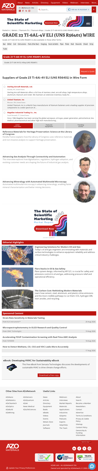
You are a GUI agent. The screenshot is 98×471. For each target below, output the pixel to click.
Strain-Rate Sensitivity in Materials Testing (24, 318)
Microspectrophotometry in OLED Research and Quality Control (35, 327)
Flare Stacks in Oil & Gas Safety (50, 268)
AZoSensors (28, 397)
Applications (64, 409)
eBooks (46, 412)
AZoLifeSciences (29, 409)
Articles (46, 400)
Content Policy (81, 427)
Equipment (47, 406)
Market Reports (65, 403)
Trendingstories (81, 125)
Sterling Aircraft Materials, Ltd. (20, 87)
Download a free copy (49, 375)
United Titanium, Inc (15, 100)
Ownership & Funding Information (81, 432)
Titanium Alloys (37, 30)
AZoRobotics (11, 400)
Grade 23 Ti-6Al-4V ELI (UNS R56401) (59, 30)
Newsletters (80, 406)
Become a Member (83, 403)
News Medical (28, 406)
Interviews (63, 400)
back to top (85, 442)
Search (78, 400)
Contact (79, 409)
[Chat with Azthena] (92, 466)
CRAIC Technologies (14, 331)
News (45, 397)
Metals (14, 30)
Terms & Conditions (84, 416)
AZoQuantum (28, 400)
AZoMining (10, 412)
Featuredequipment (49, 125)
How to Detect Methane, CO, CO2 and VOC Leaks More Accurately (35, 346)
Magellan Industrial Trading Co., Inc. (22, 112)
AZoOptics (10, 406)
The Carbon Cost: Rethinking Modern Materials (58, 290)
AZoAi (25, 403)
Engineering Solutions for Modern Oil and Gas (57, 247)
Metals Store (48, 422)
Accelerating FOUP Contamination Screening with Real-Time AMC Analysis (40, 337)
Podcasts (62, 419)
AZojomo (62, 416)
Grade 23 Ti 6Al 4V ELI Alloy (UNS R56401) (20, 62)
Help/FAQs (63, 425)
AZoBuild (9, 409)
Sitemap (79, 424)
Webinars (63, 397)
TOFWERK (10, 341)
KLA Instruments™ (13, 322)
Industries (63, 412)
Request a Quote (87, 71)
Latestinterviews (17, 125)
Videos (45, 416)
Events (45, 419)
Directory (44, 2)
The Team (63, 428)
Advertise (79, 412)
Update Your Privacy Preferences (21, 468)
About (78, 397)
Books (45, 409)
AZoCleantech (11, 403)
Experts (62, 422)
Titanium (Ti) (24, 30)
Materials (63, 406)
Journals (46, 425)
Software (46, 428)
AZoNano (9, 397)
